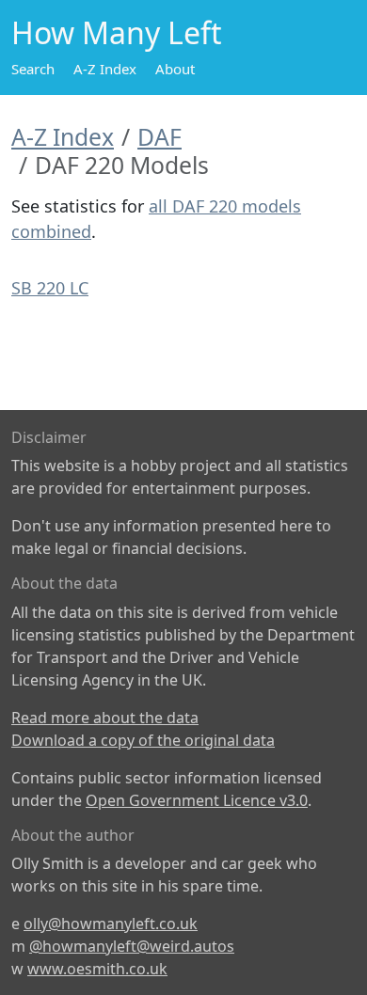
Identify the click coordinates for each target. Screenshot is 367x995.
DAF (159, 136)
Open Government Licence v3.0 (197, 800)
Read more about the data (105, 717)
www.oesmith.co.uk (97, 968)
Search (33, 68)
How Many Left (116, 32)
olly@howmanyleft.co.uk (111, 923)
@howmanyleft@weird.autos (131, 946)
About (175, 68)
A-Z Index (104, 68)
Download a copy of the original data (143, 740)
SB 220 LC (49, 287)
